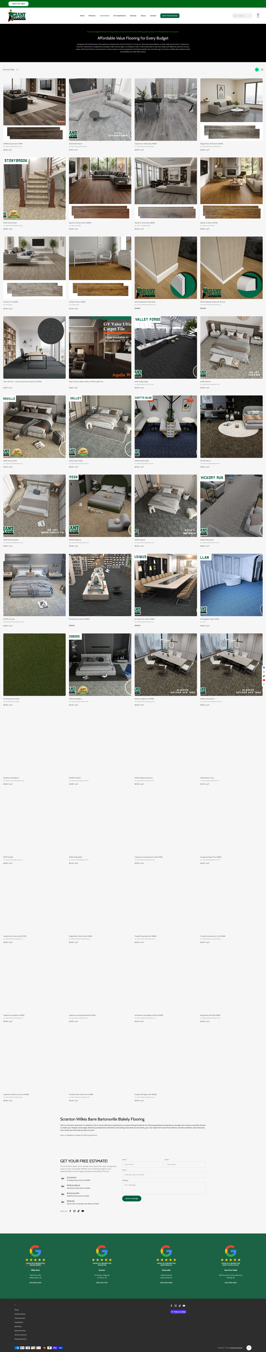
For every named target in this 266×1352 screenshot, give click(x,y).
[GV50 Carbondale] (100, 823)
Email (167, 1160)
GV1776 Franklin (75, 778)
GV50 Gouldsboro (75, 699)
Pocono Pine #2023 (10, 302)
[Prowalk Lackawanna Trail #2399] (231, 902)
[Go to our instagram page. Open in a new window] (74, 1211)
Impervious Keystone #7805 (13, 1015)
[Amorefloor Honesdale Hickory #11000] (166, 981)
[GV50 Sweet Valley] (100, 426)
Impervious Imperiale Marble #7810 (82, 1015)
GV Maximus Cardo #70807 (79, 619)
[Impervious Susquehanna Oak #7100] (166, 823)
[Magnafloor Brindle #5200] (231, 981)
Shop (16, 1310)
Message (125, 1180)
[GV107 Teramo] (231, 347)
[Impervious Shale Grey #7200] (166, 109)
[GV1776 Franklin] (100, 744)
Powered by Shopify (236, 1348)
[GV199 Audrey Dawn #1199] (34, 109)
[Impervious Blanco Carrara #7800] (34, 1060)
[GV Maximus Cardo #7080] (166, 585)
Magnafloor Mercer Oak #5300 (80, 936)
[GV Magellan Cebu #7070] (231, 585)
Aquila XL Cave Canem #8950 (80, 223)
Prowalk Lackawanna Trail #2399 (212, 936)
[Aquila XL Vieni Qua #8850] (166, 188)
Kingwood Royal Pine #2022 (210, 857)
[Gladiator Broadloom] (34, 744)
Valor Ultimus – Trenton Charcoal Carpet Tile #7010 (22, 382)
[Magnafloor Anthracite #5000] (231, 109)
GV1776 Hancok (9, 619)
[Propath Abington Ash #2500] (166, 1060)
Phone (124, 1170)
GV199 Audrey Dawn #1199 (12, 144)
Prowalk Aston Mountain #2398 (81, 1094)
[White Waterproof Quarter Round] (231, 268)
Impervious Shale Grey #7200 (146, 144)
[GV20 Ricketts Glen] (166, 426)
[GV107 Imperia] (166, 506)
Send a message (132, 1198)
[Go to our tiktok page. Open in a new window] (78, 1211)
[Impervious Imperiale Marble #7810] (100, 981)
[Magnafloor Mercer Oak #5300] (100, 902)
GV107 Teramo (205, 382)
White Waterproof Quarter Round (212, 302)
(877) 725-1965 (18, 4)
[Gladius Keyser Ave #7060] (166, 664)
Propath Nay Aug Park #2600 (145, 936)
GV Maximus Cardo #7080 (145, 619)
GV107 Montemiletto (10, 540)
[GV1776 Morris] (231, 426)
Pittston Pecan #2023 (77, 302)
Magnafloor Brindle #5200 (210, 1015)
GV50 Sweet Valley (76, 461)
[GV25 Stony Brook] (34, 188)
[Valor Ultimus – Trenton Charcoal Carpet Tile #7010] (34, 347)
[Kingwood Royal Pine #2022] (231, 823)
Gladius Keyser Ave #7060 (144, 699)
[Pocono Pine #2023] (34, 268)
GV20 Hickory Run (207, 540)
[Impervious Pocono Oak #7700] (34, 902)
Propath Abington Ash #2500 (146, 1094)
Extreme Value (20, 1314)
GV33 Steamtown (75, 144)
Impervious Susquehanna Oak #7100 (149, 857)
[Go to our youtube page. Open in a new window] (82, 1211)
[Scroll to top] (248, 1347)
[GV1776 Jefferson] (100, 506)
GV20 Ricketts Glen (142, 461)
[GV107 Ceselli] (34, 823)
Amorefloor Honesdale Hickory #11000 (149, 1015)
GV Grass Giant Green (11, 699)
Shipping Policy (20, 1339)
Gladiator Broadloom (11, 778)
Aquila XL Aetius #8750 (209, 223)
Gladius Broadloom (207, 699)
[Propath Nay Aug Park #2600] (166, 902)
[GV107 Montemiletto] (34, 506)
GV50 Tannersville (10, 461)
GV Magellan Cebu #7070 (209, 619)
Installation (19, 1322)
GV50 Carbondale (75, 857)
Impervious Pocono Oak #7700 (14, 936)
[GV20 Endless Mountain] (166, 744)
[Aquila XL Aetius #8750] (231, 188)
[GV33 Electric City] (231, 744)
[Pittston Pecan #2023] (100, 268)
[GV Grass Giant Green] (34, 664)
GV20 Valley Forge (141, 382)
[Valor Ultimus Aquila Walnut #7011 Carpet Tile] (100, 347)
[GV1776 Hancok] (34, 585)
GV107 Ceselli (8, 857)
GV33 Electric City (207, 778)
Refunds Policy (20, 1331)
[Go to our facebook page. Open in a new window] (70, 1211)
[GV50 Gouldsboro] (100, 664)
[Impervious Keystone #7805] (34, 981)
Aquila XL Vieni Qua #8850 (145, 223)
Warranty (18, 1326)
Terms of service (21, 1335)
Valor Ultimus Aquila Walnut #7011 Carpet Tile (86, 382)
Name (124, 1160)
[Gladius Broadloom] (231, 664)
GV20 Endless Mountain (144, 778)
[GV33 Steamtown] (100, 109)
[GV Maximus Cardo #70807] (100, 585)
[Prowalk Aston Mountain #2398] (100, 1060)
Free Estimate (20, 1318)
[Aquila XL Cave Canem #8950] (100, 188)
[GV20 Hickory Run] (231, 506)
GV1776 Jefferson (75, 540)
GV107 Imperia (140, 540)
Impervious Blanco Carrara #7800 (16, 1094)
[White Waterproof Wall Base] (166, 268)
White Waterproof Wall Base (145, 302)
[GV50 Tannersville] (34, 426)
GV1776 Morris (205, 461)
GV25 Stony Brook (10, 223)
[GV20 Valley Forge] (166, 347)
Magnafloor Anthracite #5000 (211, 144)
